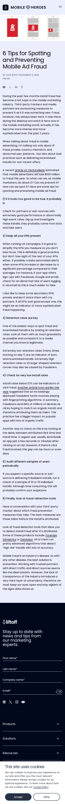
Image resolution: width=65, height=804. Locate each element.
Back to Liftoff (5, 7)
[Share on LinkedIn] (16, 87)
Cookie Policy (40, 787)
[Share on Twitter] (10, 87)
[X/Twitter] (10, 702)
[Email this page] (4, 87)
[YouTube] (23, 702)
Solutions (9, 738)
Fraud (6, 78)
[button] (60, 7)
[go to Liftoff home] (28, 7)
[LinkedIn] (4, 702)
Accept (18, 797)
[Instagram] (16, 702)
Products (9, 724)
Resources (10, 753)
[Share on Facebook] (22, 87)
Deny (47, 797)
